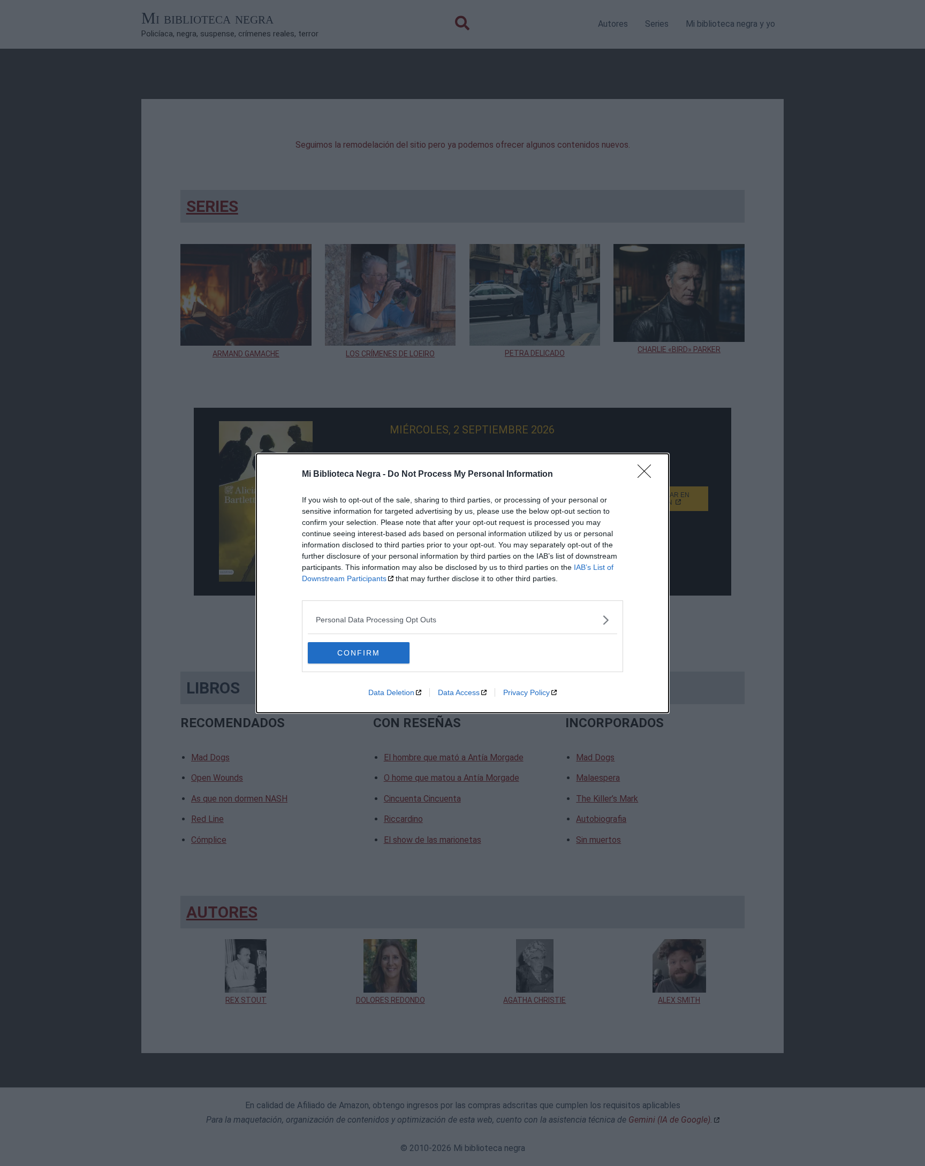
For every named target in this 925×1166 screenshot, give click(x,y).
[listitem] (462, 620)
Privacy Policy (526, 692)
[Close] (648, 474)
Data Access (459, 692)
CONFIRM (358, 653)
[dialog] (462, 583)
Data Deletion (391, 692)
